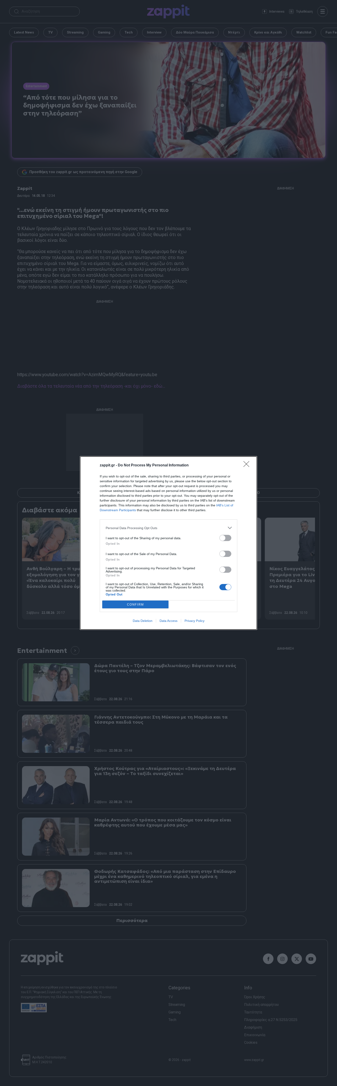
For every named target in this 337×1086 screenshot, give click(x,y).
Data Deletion (142, 621)
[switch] (225, 538)
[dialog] (168, 543)
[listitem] (168, 527)
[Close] (247, 465)
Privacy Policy (194, 621)
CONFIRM (135, 604)
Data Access (168, 621)
